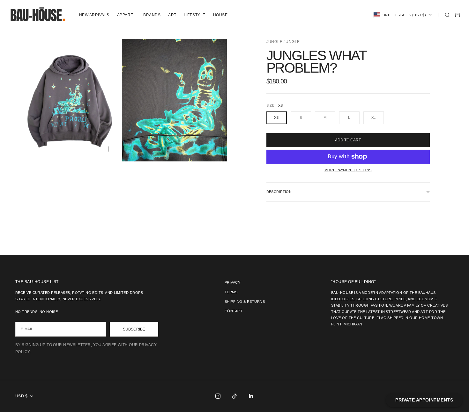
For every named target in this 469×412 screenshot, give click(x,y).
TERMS (231, 292)
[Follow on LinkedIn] (251, 396)
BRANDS (151, 15)
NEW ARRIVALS (94, 15)
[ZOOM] (108, 149)
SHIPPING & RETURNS (245, 301)
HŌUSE (220, 15)
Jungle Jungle (283, 41)
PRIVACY (232, 282)
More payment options (348, 170)
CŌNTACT (233, 311)
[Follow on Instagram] (218, 396)
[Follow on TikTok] (234, 396)
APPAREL (126, 15)
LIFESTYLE (194, 15)
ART (172, 15)
